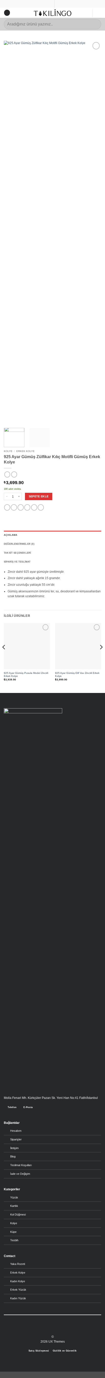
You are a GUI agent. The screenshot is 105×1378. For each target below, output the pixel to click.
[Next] (92, 232)
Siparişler (16, 1139)
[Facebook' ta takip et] (45, 1329)
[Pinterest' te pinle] (34, 507)
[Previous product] (14, 474)
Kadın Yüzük (18, 1298)
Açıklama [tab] (11, 535)
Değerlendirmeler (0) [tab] (19, 544)
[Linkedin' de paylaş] (41, 507)
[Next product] (7, 474)
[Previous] (12, 232)
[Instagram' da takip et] (50, 1329)
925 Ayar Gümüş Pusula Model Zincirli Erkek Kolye (26, 675)
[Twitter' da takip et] (54, 1329)
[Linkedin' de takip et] (59, 1329)
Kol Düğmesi (18, 1214)
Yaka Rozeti (17, 1263)
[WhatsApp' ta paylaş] (7, 507)
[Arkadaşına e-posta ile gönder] (27, 507)
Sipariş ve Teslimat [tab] (17, 562)
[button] (7, 13)
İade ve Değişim (20, 1173)
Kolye (8, 451)
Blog (13, 1156)
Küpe (13, 1231)
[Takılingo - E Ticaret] (52, 12)
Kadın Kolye (17, 1281)
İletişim (14, 1148)
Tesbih (14, 1240)
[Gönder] (95, 24)
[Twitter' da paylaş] (21, 507)
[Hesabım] (85, 13)
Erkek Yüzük (18, 1289)
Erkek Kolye (25, 451)
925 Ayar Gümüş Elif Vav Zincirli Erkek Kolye (77, 675)
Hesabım (15, 1130)
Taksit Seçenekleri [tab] (17, 553)
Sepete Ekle (39, 496)
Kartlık (14, 1205)
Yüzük (14, 1197)
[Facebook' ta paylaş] (14, 507)
